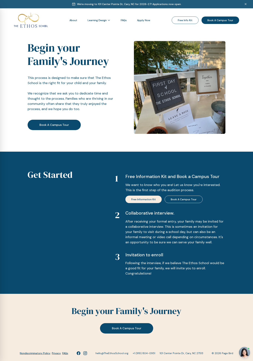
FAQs (65, 353)
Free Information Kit (143, 199)
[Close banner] (245, 4)
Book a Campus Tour (220, 20)
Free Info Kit (185, 20)
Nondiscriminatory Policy (35, 353)
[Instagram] (85, 353)
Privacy (56, 353)
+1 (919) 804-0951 (144, 353)
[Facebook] (78, 353)
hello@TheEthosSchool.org (112, 353)
